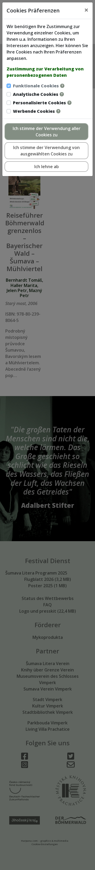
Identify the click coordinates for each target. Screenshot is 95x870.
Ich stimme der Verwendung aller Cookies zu (46, 131)
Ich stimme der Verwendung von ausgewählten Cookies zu (46, 151)
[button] (62, 86)
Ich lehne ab (46, 166)
